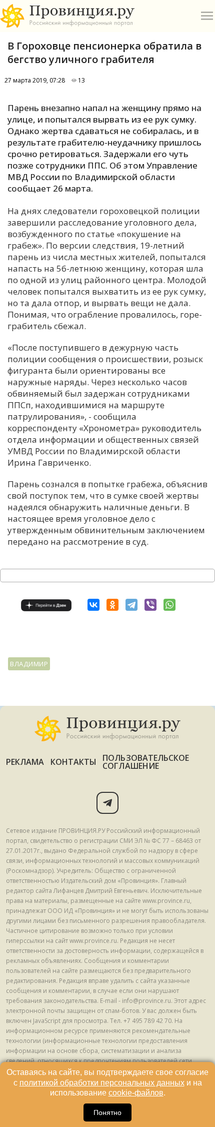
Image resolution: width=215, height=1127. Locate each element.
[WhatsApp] (170, 605)
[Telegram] (132, 605)
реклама (25, 762)
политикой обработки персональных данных (102, 1082)
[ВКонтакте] (94, 605)
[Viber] (150, 605)
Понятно (108, 1112)
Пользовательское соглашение (145, 762)
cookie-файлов (136, 1092)
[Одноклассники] (112, 605)
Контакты (73, 762)
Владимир (29, 663)
